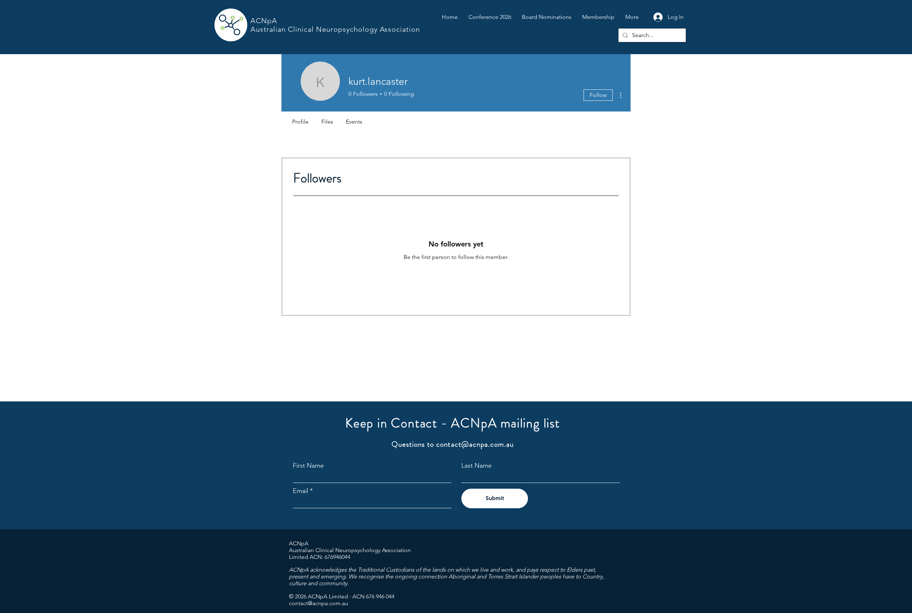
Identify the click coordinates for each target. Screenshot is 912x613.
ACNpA (263, 20)
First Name (308, 465)
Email (300, 491)
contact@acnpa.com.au (475, 444)
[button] (490, 17)
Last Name (476, 465)
